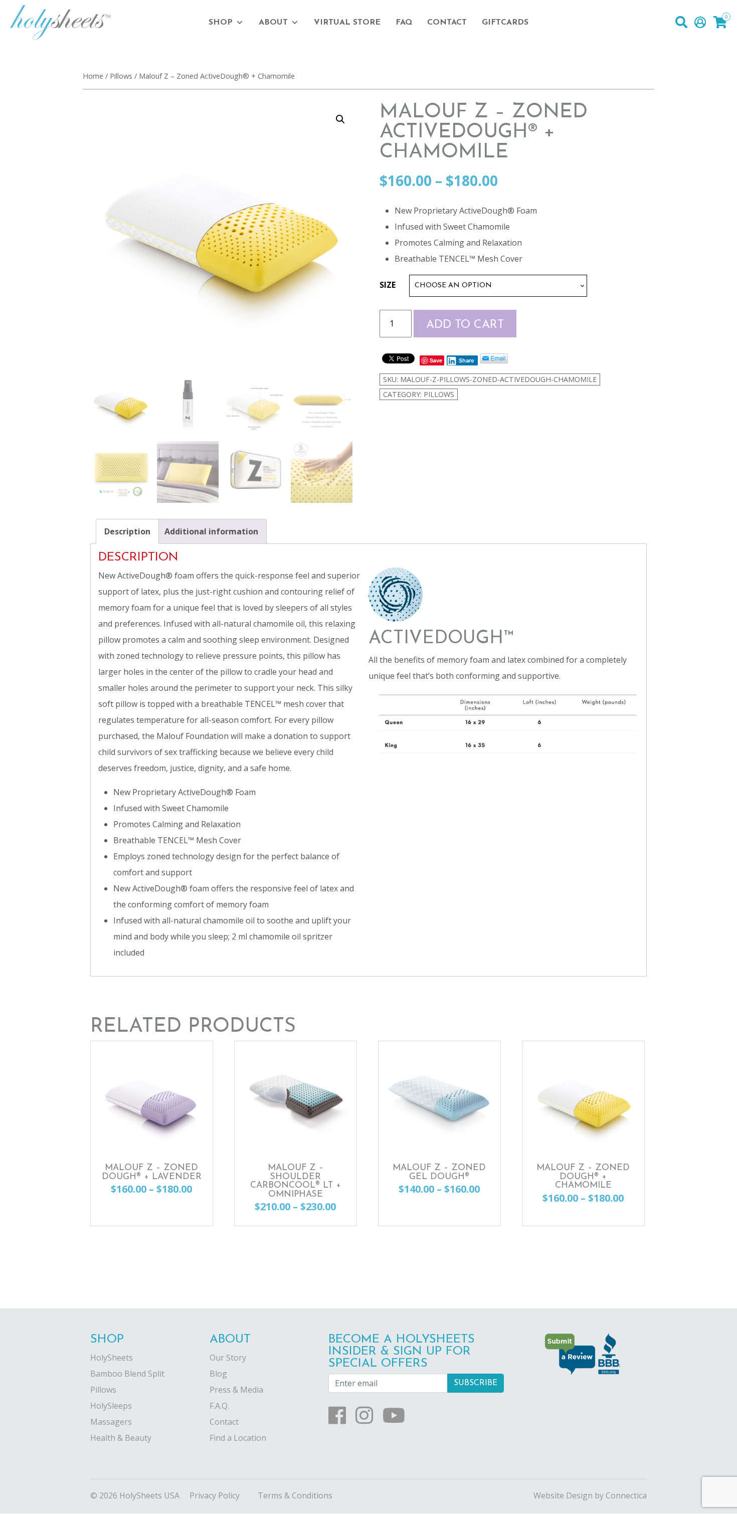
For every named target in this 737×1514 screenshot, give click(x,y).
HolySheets (111, 1357)
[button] (340, 119)
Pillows (121, 76)
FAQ (404, 23)
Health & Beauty (120, 1437)
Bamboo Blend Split (127, 1373)
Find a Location (238, 1437)
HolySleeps (111, 1405)
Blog (218, 1373)
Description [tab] (127, 531)
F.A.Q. (219, 1405)
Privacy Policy (215, 1495)
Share (466, 360)
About (273, 23)
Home (93, 76)
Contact (447, 23)
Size (388, 284)
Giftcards (505, 23)
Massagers (111, 1421)
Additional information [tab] (211, 531)
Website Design (563, 1495)
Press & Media (236, 1389)
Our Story (228, 1357)
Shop (221, 23)
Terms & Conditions (295, 1495)
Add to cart (465, 325)
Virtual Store (347, 23)
